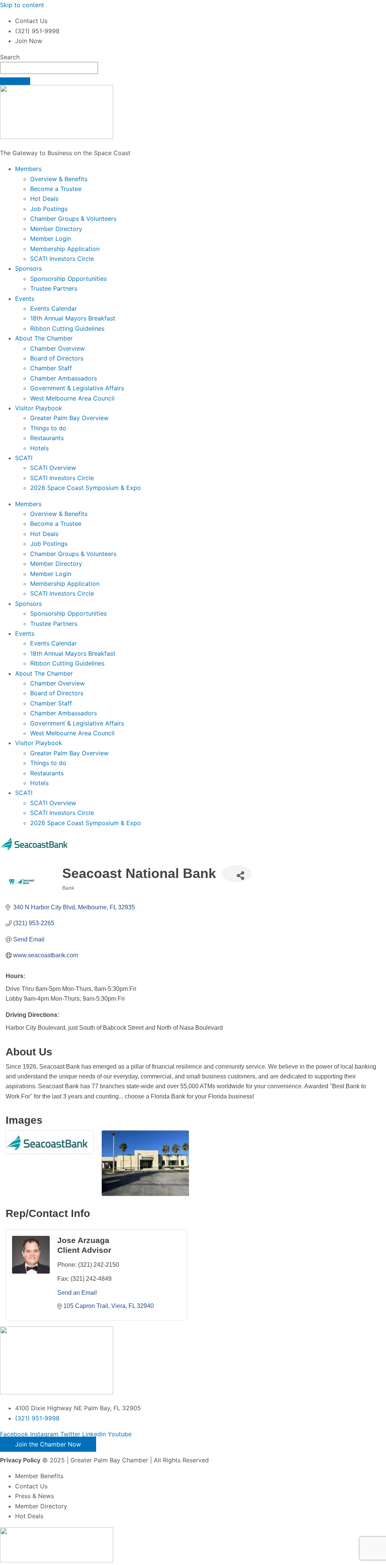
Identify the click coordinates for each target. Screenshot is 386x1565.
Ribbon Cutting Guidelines (67, 328)
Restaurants (47, 438)
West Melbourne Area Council (72, 398)
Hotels (39, 448)
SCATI (23, 458)
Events (24, 298)
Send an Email (77, 1292)
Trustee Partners (53, 288)
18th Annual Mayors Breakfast (72, 318)
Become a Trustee (55, 189)
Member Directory (56, 229)
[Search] (15, 81)
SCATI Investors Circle (62, 258)
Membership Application (65, 249)
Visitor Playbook (38, 408)
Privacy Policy (20, 1460)
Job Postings (48, 209)
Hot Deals (44, 198)
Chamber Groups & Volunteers (73, 218)
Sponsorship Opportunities (68, 278)
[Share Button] (237, 873)
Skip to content (22, 5)
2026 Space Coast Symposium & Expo (85, 487)
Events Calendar (53, 308)
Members (28, 169)
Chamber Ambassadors (63, 378)
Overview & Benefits (58, 179)
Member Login (50, 238)
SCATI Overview (53, 467)
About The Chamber (44, 338)
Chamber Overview (57, 348)
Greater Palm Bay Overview (69, 418)
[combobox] (49, 68)
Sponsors (28, 268)
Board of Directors (56, 358)
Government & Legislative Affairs (77, 388)
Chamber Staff (51, 368)
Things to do (48, 428)
